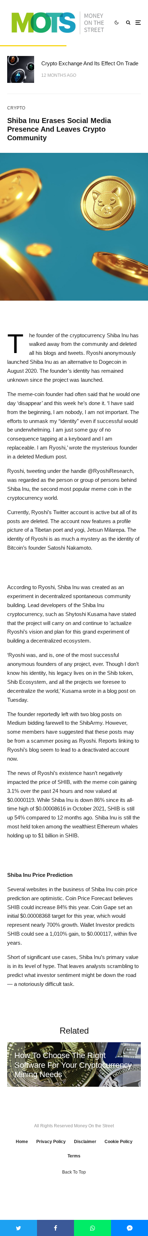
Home (22, 1141)
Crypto (16, 108)
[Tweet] (18, 1228)
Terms (74, 1156)
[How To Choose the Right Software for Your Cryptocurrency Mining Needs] (74, 1064)
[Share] (55, 1228)
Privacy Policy (51, 1141)
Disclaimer (85, 1141)
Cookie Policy (119, 1141)
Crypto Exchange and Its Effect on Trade (89, 63)
